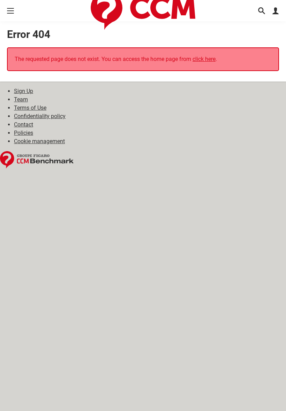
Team (21, 99)
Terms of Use (30, 107)
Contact (23, 124)
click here (204, 59)
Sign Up (23, 91)
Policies (23, 133)
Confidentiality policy (40, 116)
